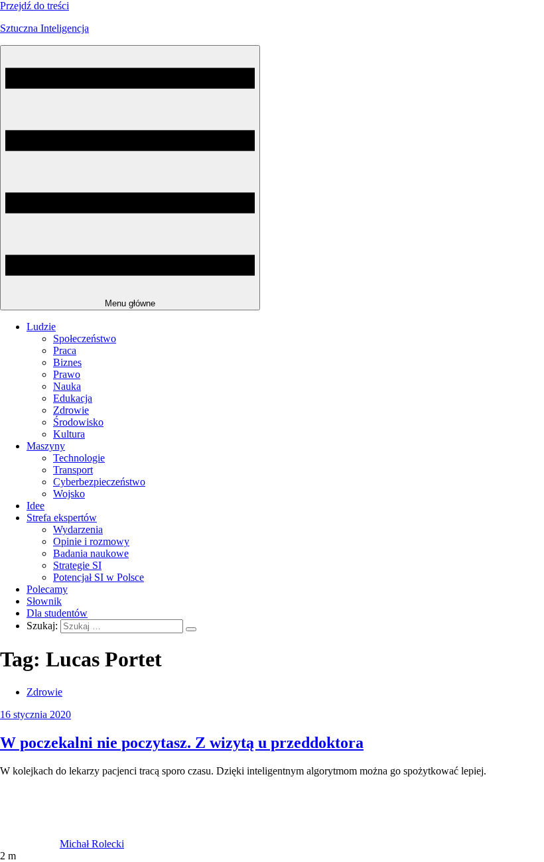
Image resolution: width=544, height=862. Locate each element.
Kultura (69, 434)
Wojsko (69, 493)
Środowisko (78, 422)
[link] (30, 843)
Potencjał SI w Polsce (98, 577)
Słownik (44, 601)
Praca (64, 350)
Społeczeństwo (84, 338)
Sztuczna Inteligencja (44, 28)
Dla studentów (57, 613)
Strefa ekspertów (62, 517)
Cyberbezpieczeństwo (99, 481)
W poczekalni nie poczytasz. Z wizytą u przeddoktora (182, 742)
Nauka (67, 386)
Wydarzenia (78, 529)
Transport (73, 469)
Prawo (66, 374)
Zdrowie (71, 410)
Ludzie (41, 326)
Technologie (79, 457)
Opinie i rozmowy (91, 541)
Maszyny (46, 446)
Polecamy (47, 589)
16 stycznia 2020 (35, 714)
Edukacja (72, 398)
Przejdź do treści (34, 5)
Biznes (67, 362)
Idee (35, 505)
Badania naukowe (91, 553)
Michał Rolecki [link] (92, 843)
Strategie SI (77, 565)
